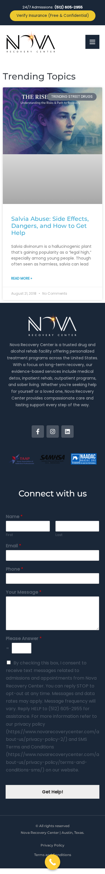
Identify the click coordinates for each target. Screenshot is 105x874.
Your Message (23, 592)
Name (14, 517)
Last (58, 535)
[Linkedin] (67, 431)
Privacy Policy (52, 845)
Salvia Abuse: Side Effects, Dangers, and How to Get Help (50, 225)
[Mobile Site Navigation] (92, 42)
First (9, 535)
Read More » (21, 278)
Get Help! (52, 792)
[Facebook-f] (38, 431)
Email (13, 546)
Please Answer (24, 639)
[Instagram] (52, 431)
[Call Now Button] (52, 862)
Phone (14, 569)
